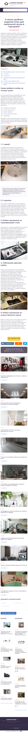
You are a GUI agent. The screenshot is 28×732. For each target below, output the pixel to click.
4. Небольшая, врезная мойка (11, 81)
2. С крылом (6, 75)
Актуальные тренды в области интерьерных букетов (20, 686)
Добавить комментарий (8, 613)
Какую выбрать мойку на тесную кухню (14, 71)
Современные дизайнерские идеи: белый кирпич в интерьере (12, 539)
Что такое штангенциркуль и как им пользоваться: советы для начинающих (7, 649)
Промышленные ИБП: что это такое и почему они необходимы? (6, 683)
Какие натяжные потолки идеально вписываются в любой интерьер (10, 403)
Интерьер (2, 373)
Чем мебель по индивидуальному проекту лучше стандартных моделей (12, 485)
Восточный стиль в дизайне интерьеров (20, 668)
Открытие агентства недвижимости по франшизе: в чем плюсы (7, 632)
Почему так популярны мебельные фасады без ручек (14, 457)
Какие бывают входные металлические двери (6, 699)
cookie (17, 731)
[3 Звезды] (6, 350)
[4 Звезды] (7, 350)
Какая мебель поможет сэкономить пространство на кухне (10, 430)
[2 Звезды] (5, 350)
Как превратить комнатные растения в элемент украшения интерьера (14, 512)
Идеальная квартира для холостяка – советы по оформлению (14, 376)
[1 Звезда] (4, 350)
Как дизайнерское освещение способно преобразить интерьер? (21, 703)
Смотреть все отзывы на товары (6, 703)
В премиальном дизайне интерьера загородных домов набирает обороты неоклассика (21, 633)
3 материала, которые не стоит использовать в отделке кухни (13, 591)
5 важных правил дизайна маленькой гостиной (14, 565)
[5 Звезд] (8, 350)
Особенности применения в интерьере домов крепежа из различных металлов (20, 651)
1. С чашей (6, 73)
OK (20, 731)
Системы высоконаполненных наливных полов (6, 666)
